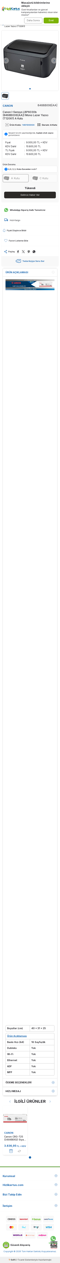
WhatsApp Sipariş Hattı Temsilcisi (27, 210)
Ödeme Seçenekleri (19, 1082)
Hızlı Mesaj (13, 1091)
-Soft (12, 1260)
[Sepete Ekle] (11, 1151)
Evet (51, 20)
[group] (30, 58)
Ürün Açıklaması (17, 272)
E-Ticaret (20, 1260)
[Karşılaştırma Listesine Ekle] (19, 1151)
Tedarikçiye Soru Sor (33, 261)
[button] (30, 88)
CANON (8, 105)
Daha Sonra (33, 20)
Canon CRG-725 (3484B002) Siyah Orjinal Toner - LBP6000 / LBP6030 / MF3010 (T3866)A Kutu (15, 1138)
